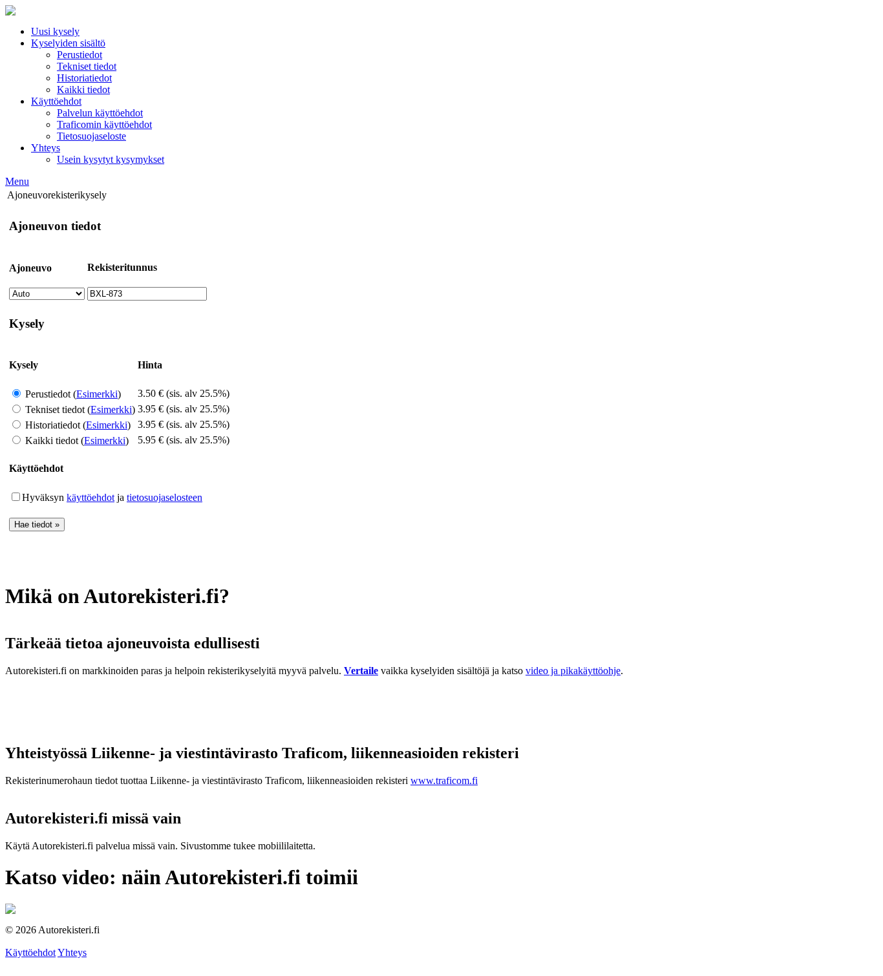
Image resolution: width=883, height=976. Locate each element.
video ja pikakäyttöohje (573, 670)
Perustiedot (79, 54)
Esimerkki (97, 393)
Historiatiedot (84, 77)
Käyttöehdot (56, 101)
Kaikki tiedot (83, 89)
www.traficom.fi (444, 780)
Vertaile (361, 670)
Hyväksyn (44, 497)
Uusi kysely (55, 31)
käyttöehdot (90, 497)
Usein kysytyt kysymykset (110, 159)
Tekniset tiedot (86, 66)
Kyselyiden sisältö (68, 42)
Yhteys (45, 147)
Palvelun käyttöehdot (100, 112)
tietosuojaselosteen (164, 497)
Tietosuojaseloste (91, 136)
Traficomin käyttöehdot (104, 124)
